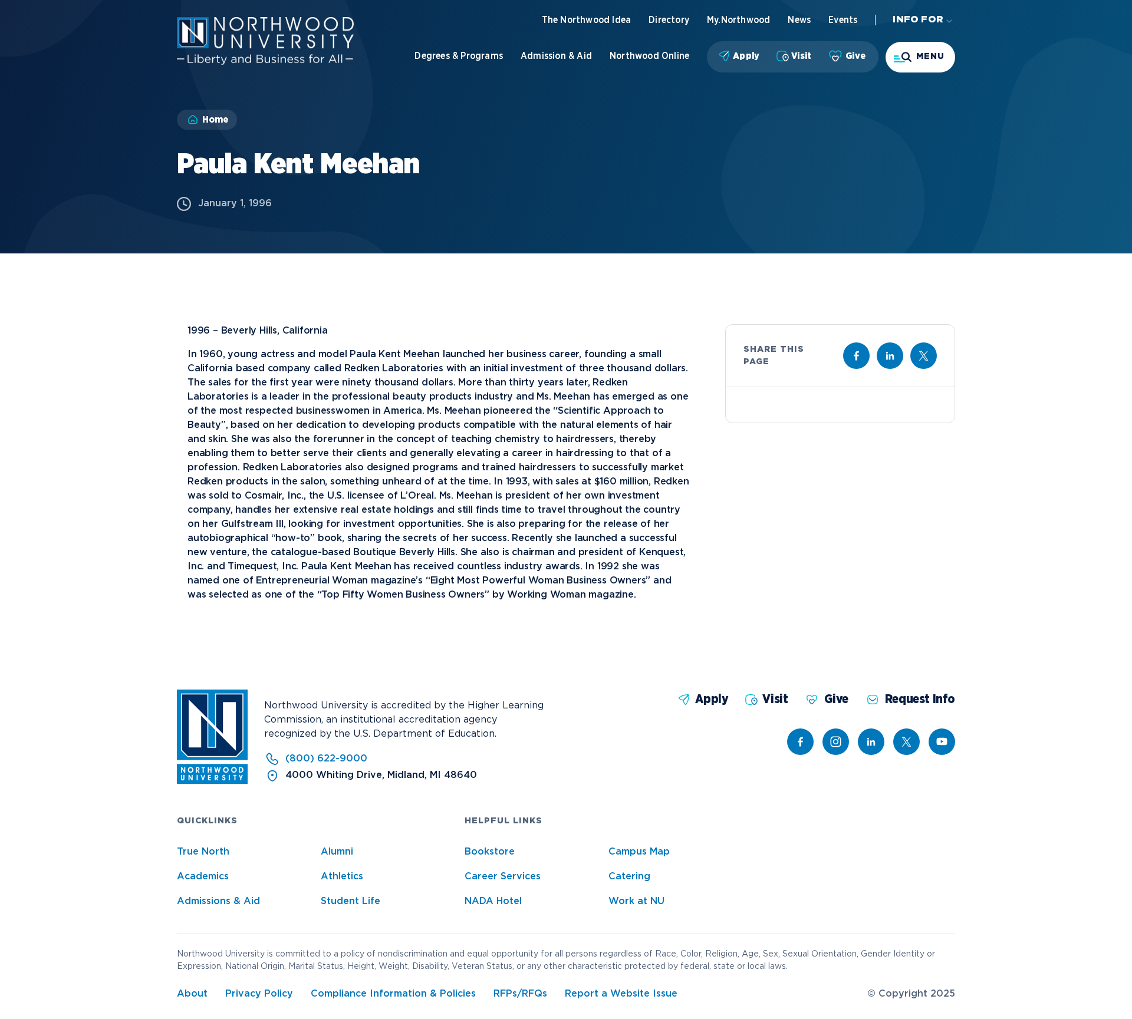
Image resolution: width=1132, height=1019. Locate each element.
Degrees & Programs (458, 56)
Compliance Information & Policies (393, 994)
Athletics (342, 876)
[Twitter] (906, 741)
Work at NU (636, 901)
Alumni (337, 851)
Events (842, 20)
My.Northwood (738, 20)
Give (855, 56)
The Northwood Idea (586, 20)
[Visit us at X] (923, 355)
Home (215, 119)
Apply (746, 56)
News (799, 20)
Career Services (503, 876)
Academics (203, 876)
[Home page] (265, 62)
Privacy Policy (259, 994)
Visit (801, 56)
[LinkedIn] (871, 741)
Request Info (920, 699)
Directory (669, 20)
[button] (920, 57)
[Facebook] (800, 741)
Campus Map (639, 851)
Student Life (350, 901)
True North (203, 851)
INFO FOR (918, 19)
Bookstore (490, 851)
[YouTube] (942, 741)
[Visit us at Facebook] (856, 355)
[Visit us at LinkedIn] (890, 355)
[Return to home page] (212, 781)
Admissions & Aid (218, 901)
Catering (629, 876)
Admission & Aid (556, 56)
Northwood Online (649, 56)
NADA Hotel (493, 901)
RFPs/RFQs (520, 994)
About (192, 994)
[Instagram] (835, 741)
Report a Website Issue (621, 994)
